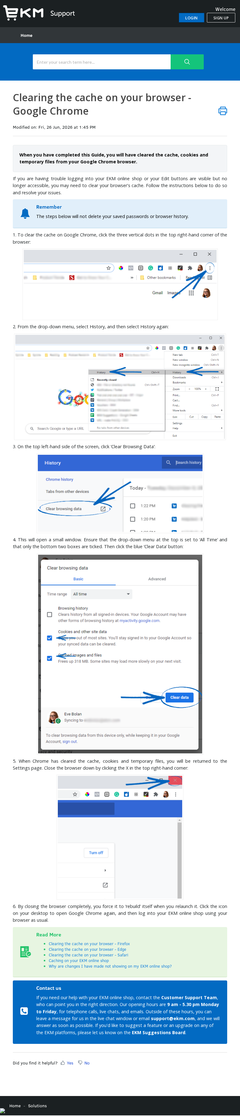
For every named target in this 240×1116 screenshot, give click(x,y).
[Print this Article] (222, 110)
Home (26, 35)
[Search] (187, 61)
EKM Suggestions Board (158, 1032)
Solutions (37, 1106)
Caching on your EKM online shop (79, 960)
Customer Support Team (189, 997)
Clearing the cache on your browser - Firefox (89, 943)
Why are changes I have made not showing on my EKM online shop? (111, 966)
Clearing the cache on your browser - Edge (87, 949)
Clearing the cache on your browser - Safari (88, 955)
